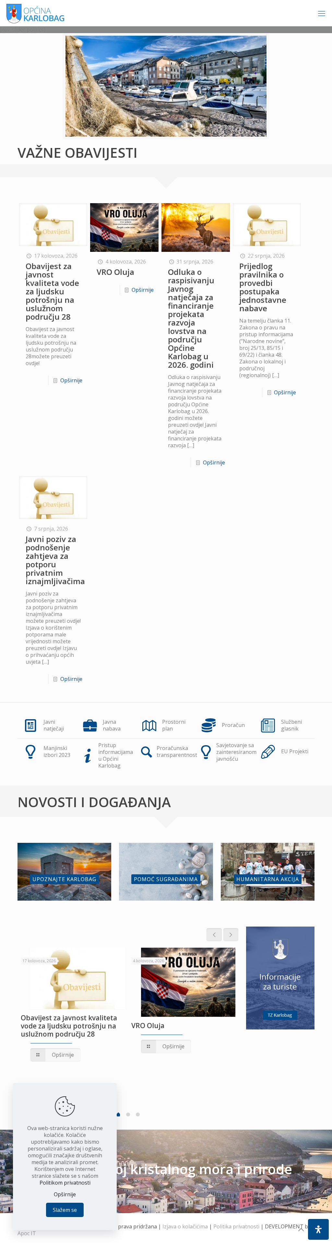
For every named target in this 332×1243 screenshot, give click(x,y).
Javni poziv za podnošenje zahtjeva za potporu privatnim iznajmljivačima (55, 560)
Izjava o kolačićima (185, 1226)
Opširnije (71, 380)
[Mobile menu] (321, 12)
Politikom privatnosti (65, 1182)
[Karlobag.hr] (35, 13)
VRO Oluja (115, 271)
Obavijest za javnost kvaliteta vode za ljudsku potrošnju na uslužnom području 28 (52, 291)
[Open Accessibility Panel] (318, 1229)
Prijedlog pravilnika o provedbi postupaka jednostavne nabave (262, 287)
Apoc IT (27, 1233)
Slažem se (65, 1209)
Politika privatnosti (236, 1226)
